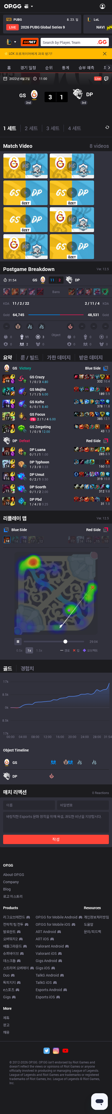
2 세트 (31, 128)
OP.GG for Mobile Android (56, 917)
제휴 (6, 1017)
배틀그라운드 (12, 946)
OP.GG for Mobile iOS (53, 924)
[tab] (9, 357)
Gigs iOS (43, 967)
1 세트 (9, 128)
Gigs (7, 996)
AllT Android (46, 931)
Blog (7, 889)
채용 (6, 1032)
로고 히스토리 (13, 896)
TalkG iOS (44, 982)
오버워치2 (10, 938)
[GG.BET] (30, 42)
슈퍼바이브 (11, 953)
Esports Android (49, 989)
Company (11, 881)
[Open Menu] (102, 6)
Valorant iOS (46, 953)
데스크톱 (9, 960)
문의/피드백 (92, 931)
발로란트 (9, 931)
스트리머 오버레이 (16, 967)
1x (29, 650)
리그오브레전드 (14, 917)
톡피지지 (9, 982)
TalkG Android (47, 975)
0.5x (19, 650)
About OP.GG (13, 874)
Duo (6, 975)
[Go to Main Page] (12, 6)
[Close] (105, 54)
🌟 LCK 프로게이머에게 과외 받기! (28, 53)
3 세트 (52, 128)
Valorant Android (50, 946)
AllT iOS (42, 938)
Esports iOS (45, 996)
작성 (56, 839)
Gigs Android (46, 960)
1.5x (39, 650)
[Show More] (28, 6)
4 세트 (74, 128)
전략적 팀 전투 (13, 924)
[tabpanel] (56, 436)
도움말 (88, 924)
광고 (6, 1024)
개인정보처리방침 (96, 917)
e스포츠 (8, 989)
